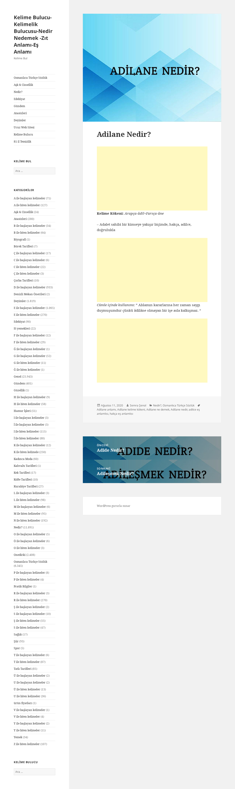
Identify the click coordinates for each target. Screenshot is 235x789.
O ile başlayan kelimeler (29, 534)
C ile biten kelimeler (27, 267)
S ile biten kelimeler (27, 628)
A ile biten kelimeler (27, 205)
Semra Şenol (138, 405)
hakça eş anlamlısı (121, 414)
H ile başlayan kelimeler (30, 397)
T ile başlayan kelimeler (29, 655)
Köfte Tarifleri (23, 479)
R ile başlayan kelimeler (29, 593)
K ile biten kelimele (26, 452)
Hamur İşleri (22, 411)
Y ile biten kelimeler (27, 730)
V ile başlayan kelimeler (29, 710)
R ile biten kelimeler (27, 600)
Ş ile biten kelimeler (27, 621)
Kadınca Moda (23, 459)
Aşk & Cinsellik (23, 85)
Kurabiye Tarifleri (26, 486)
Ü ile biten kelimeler (27, 689)
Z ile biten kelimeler (27, 744)
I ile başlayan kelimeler (29, 418)
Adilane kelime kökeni (131, 409)
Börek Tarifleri (23, 246)
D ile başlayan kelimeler (29, 287)
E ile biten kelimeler (27, 315)
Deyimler (20, 120)
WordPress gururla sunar (113, 506)
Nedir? (18, 92)
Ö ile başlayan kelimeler (29, 541)
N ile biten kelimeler (27, 520)
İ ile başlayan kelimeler (29, 425)
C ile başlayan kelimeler (29, 260)
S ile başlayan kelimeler (29, 614)
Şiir (16, 641)
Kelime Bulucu (23, 134)
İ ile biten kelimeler (26, 438)
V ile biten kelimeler (27, 717)
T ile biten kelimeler (27, 662)
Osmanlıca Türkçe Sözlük (30, 78)
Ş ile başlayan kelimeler (29, 607)
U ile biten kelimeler (27, 696)
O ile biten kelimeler (27, 548)
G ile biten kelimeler (27, 363)
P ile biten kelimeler (27, 579)
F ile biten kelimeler (27, 342)
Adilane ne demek (157, 409)
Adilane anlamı (106, 409)
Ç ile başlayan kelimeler (29, 253)
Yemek (18, 737)
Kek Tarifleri (22, 473)
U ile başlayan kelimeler (29, 682)
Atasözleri (20, 113)
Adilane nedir (179, 409)
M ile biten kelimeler (27, 514)
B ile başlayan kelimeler (29, 226)
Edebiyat (19, 99)
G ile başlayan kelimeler (29, 356)
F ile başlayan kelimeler (29, 335)
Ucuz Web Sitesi (24, 127)
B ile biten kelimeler (27, 233)
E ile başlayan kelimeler (29, 308)
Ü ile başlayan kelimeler (29, 676)
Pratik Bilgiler (23, 586)
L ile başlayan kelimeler (29, 493)
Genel (17, 376)
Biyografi (20, 239)
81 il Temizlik (22, 141)
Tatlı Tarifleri (22, 669)
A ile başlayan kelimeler (29, 198)
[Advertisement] (152, 178)
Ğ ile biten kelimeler (27, 370)
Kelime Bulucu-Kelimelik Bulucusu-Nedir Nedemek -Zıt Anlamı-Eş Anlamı (33, 34)
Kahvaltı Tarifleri (25, 466)
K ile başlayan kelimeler (29, 445)
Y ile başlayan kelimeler (29, 723)
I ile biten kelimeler (26, 431)
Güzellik (19, 390)
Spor (17, 648)
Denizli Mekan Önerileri (30, 294)
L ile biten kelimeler (27, 500)
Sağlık (18, 634)
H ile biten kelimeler (27, 404)
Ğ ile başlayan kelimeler (29, 349)
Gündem (19, 106)
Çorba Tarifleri (23, 280)
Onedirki (19, 555)
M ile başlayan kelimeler (30, 507)
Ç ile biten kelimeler (27, 274)
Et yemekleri (22, 328)
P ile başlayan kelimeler (29, 573)
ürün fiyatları (23, 703)
